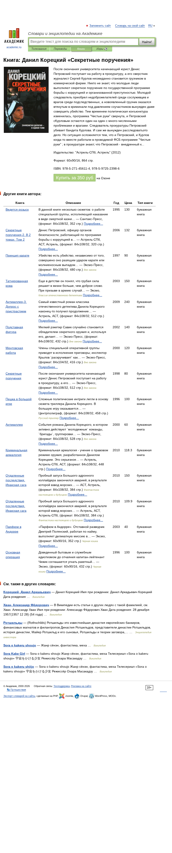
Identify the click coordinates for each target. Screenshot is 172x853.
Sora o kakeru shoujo (19, 645)
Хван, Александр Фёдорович (26, 605)
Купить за (74, 177)
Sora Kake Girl (14, 653)
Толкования (38, 48)
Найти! (147, 42)
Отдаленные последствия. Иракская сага (16, 480)
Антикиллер (14, 424)
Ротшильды (12, 622)
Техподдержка (62, 686)
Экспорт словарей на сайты (19, 696)
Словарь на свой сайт (130, 25)
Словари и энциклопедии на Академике (65, 33)
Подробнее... (93, 223)
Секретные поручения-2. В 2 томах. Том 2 (18, 234)
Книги (81, 48)
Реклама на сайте (81, 686)
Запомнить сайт (100, 25)
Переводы (60, 48)
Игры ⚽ (102, 48)
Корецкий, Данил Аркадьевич (27, 592)
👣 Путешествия (16, 689)
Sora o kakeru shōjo (18, 666)
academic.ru (14, 47)
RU (150, 25)
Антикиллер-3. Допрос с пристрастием (16, 306)
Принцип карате (17, 255)
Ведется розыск (17, 209)
